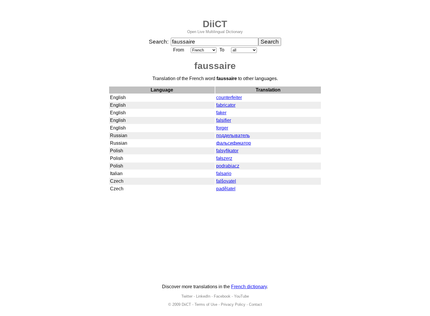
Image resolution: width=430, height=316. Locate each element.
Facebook (222, 296)
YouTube (241, 296)
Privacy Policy (233, 304)
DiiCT (215, 24)
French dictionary (249, 286)
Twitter (186, 296)
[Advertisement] (215, 238)
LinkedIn (203, 296)
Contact (255, 304)
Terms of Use (206, 304)
